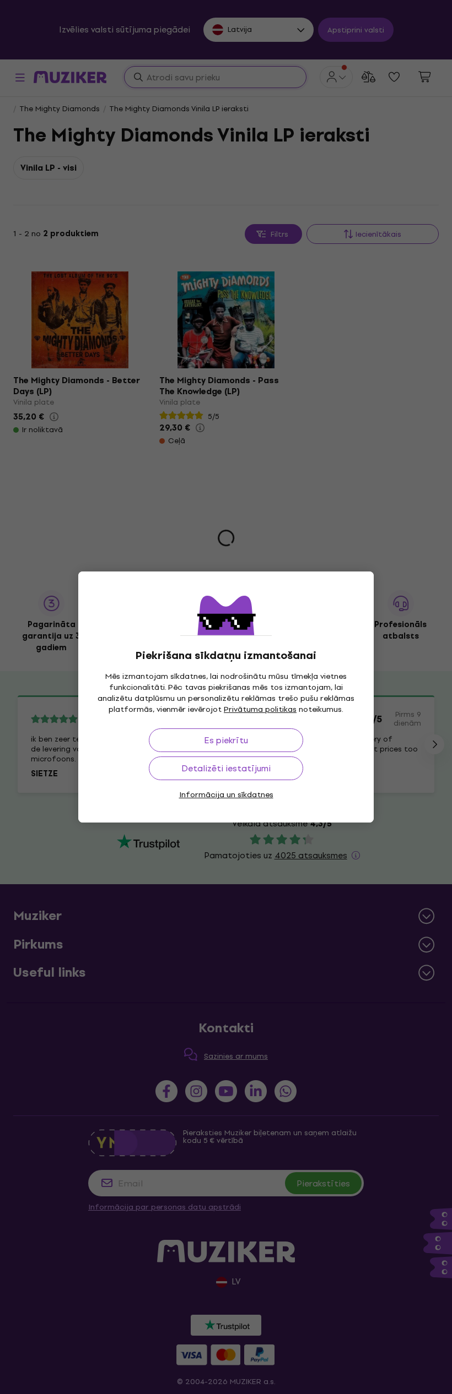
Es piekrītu (226, 740)
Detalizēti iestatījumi (226, 768)
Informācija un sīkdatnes (226, 795)
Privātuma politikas (260, 709)
